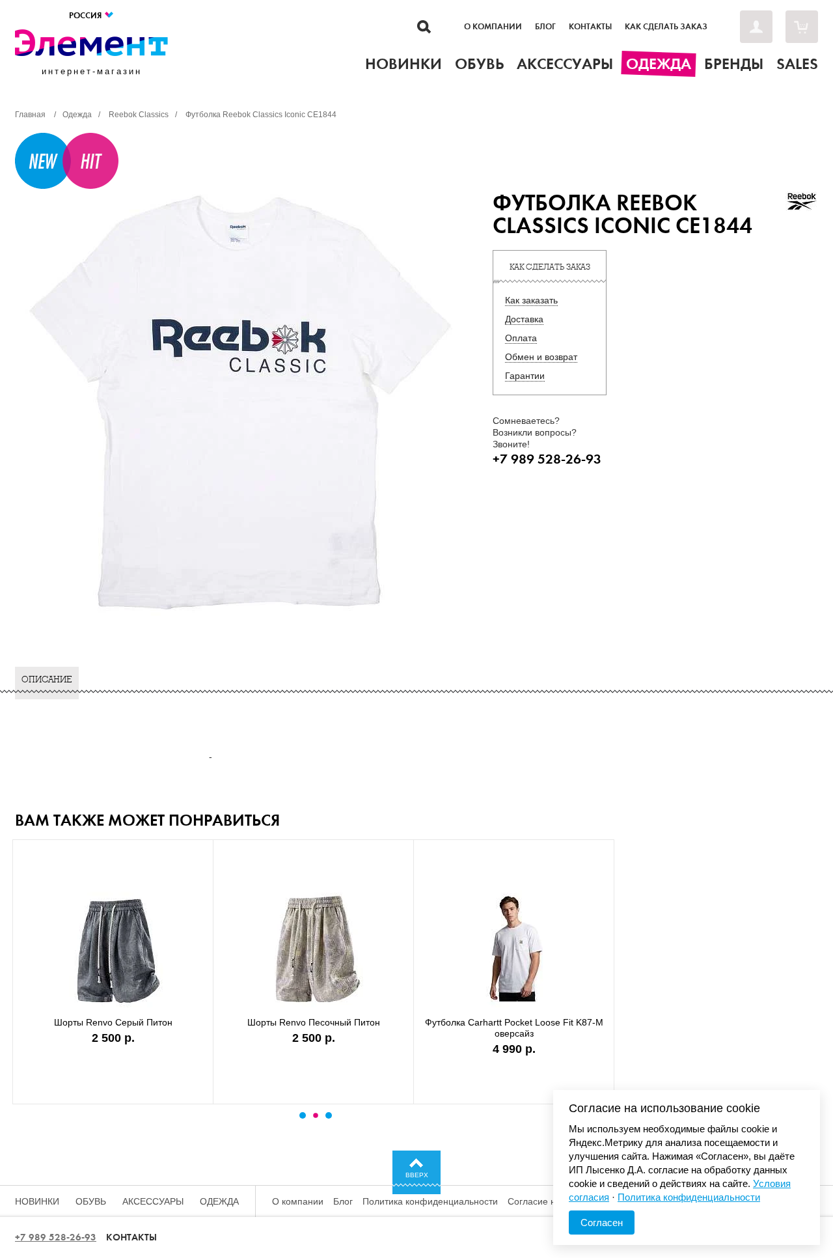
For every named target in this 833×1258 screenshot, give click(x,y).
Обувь (90, 1201)
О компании (493, 26)
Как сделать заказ (666, 26)
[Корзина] (801, 26)
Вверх (416, 1175)
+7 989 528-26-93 (55, 1237)
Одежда (219, 1201)
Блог (545, 26)
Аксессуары (153, 1201)
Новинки (37, 1201)
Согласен (601, 1222)
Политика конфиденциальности (430, 1201)
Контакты (590, 26)
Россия (86, 15)
